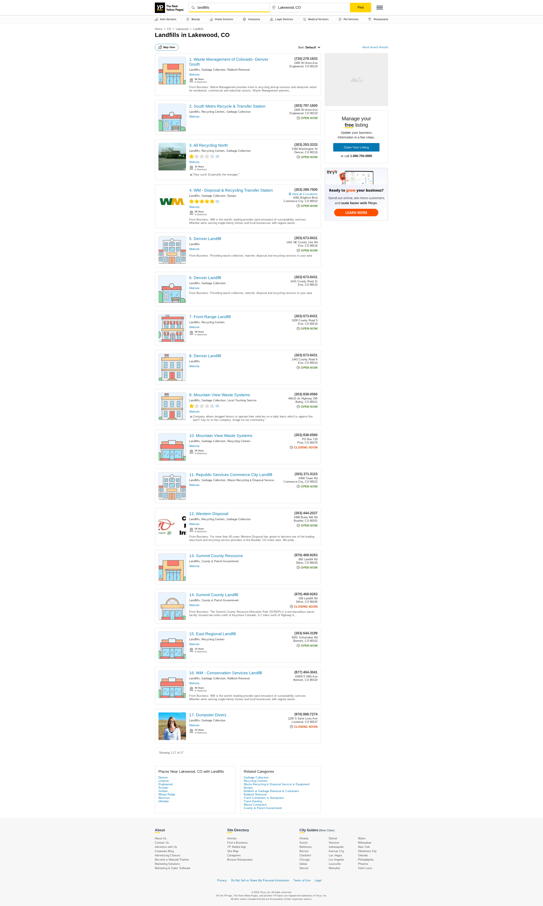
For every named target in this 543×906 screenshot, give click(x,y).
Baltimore (305, 846)
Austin (303, 842)
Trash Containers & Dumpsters (264, 797)
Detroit (333, 838)
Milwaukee (364, 842)
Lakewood (182, 29)
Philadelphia (365, 859)
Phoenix (363, 863)
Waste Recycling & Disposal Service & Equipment (259, 480)
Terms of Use (301, 880)
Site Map (233, 851)
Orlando (363, 855)
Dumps (231, 195)
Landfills (194, 69)
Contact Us (162, 842)
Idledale (163, 801)
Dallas (303, 863)
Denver (163, 777)
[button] (379, 7)
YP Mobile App (236, 846)
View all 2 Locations (305, 194)
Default (310, 47)
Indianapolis (336, 846)
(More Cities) (326, 830)
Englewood (165, 784)
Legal (318, 880)
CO (169, 29)
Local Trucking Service (241, 400)
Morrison (164, 797)
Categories (234, 855)
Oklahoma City (367, 851)
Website (194, 74)
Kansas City (336, 851)
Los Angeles (336, 859)
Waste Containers (255, 804)
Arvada (163, 787)
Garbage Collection (214, 69)
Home (158, 29)
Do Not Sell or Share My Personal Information (260, 880)
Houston (334, 842)
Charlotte (305, 855)
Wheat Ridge (166, 794)
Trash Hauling (253, 801)
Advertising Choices (167, 855)
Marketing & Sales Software (172, 868)
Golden (163, 791)
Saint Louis (365, 868)
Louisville (335, 863)
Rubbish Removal (238, 69)
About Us (161, 838)
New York (364, 846)
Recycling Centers (213, 111)
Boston (303, 851)
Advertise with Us (166, 846)
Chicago (304, 859)
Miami (362, 838)
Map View (169, 47)
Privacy (222, 880)
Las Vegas (335, 855)
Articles (232, 838)
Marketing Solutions (167, 863)
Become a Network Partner (172, 859)
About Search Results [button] (375, 47)
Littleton (163, 780)
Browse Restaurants (240, 859)
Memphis (334, 868)
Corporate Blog (164, 851)
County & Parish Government (220, 561)
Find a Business (237, 842)
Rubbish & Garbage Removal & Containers (271, 791)
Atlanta (303, 838)
